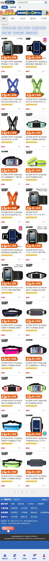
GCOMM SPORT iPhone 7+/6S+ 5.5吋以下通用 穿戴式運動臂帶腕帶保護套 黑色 (36, 251)
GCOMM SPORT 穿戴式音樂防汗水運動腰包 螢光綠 (36, 401)
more (44, 499)
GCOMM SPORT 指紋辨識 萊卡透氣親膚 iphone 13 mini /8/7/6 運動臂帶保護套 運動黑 (36, 439)
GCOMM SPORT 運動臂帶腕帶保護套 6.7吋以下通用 (11, 62)
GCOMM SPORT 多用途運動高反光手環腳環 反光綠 (36, 175)
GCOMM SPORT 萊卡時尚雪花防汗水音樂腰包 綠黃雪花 (36, 138)
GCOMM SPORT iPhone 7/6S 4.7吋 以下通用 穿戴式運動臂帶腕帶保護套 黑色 (12, 288)
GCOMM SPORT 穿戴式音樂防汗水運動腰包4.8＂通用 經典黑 (37, 364)
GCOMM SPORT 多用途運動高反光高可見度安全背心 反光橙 (11, 213)
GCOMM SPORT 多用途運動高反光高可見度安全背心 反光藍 (11, 100)
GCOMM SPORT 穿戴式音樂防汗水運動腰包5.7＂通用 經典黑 (12, 175)
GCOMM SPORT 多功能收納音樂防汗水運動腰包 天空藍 (11, 439)
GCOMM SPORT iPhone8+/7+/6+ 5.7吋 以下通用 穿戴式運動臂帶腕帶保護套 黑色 (36, 213)
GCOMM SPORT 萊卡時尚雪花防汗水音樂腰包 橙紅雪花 (11, 401)
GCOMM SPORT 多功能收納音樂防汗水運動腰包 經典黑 (11, 326)
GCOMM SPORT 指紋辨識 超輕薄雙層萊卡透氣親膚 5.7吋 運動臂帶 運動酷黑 (36, 62)
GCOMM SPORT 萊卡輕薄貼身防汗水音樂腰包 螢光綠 (36, 326)
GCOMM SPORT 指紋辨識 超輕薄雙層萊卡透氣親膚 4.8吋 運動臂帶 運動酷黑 (11, 251)
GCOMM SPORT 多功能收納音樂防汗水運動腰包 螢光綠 (11, 477)
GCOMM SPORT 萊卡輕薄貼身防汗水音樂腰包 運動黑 (36, 477)
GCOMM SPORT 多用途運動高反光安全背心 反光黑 (11, 138)
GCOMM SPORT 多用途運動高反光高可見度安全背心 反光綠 (36, 100)
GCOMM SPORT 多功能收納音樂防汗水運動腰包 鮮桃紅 (11, 364)
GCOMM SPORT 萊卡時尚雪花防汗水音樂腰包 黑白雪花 (36, 288)
